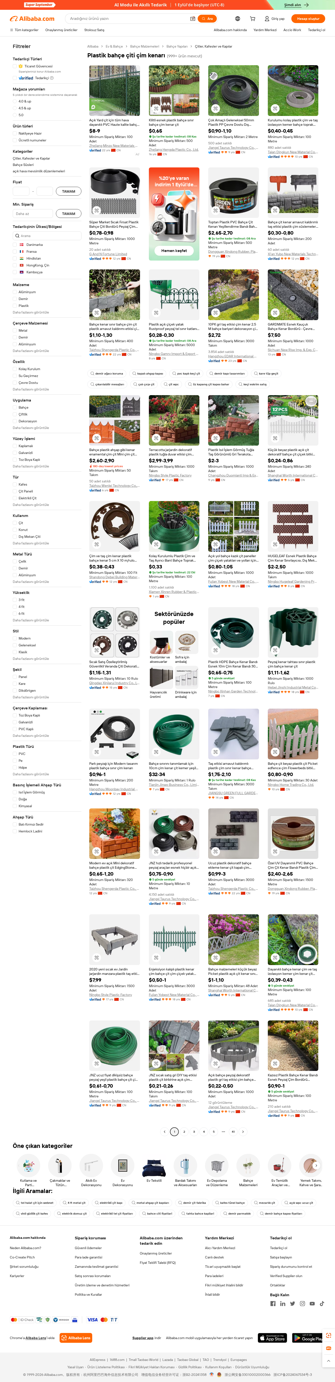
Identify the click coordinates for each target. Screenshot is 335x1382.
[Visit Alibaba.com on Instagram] (302, 1304)
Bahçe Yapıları (177, 46)
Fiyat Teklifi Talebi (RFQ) (158, 1263)
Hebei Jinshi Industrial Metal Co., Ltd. (293, 687)
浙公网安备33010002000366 (248, 1375)
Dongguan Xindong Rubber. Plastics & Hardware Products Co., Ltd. (233, 251)
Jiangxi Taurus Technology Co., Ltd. (233, 148)
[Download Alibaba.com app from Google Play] (308, 1338)
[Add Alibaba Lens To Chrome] (76, 1338)
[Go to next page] (243, 1131)
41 (233, 1131)
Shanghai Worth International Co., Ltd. (293, 475)
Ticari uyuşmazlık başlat (223, 1267)
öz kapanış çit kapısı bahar (211, 384)
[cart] (253, 19)
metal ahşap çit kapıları (153, 1203)
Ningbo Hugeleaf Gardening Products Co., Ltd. (293, 581)
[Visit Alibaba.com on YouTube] (312, 1304)
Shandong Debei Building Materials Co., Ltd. (114, 577)
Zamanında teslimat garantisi (96, 1267)
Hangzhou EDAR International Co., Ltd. (233, 356)
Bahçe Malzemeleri (144, 46)
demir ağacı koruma (109, 373)
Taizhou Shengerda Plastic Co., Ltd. (114, 350)
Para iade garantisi (88, 1257)
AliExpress (97, 1360)
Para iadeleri (214, 1276)
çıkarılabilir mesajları (109, 384)
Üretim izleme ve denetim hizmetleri (102, 1285)
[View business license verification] (211, 1374)
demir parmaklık (239, 1213)
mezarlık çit (267, 1203)
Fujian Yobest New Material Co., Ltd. (233, 581)
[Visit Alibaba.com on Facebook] (273, 1304)
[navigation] (47, 589)
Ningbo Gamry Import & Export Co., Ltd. (174, 354)
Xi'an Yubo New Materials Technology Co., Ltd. (293, 254)
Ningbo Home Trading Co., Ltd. (291, 785)
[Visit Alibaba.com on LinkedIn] (283, 1304)
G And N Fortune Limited (108, 254)
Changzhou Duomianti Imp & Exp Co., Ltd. (233, 475)
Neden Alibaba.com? (25, 1248)
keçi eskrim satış (255, 384)
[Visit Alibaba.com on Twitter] (293, 1304)
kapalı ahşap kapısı (150, 373)
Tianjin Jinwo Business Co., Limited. (174, 785)
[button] (193, 19)
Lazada (167, 1360)
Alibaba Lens (36, 1338)
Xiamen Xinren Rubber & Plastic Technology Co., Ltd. (174, 592)
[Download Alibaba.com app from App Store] (272, 1338)
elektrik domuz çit (74, 1213)
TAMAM (68, 191)
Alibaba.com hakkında (28, 1238)
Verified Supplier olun (286, 1276)
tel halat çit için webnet (37, 1203)
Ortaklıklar (277, 1285)
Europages (239, 1360)
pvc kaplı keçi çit (188, 373)
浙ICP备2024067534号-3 (292, 1375)
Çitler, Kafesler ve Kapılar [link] (213, 46)
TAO (206, 1360)
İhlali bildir (212, 1294)
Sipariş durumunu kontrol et (291, 1267)
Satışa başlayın (281, 1257)
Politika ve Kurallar (88, 1294)
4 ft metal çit (77, 1203)
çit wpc (174, 384)
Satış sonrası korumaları (93, 1276)
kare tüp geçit (268, 373)
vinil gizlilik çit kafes (34, 1213)
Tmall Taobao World (143, 1360)
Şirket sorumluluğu (24, 1267)
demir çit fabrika (194, 1203)
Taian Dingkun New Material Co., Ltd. (293, 152)
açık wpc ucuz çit (301, 1203)
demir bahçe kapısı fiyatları (283, 1213)
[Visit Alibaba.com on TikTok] (322, 1304)
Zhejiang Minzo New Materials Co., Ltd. (114, 146)
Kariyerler (17, 1276)
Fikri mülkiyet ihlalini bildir (224, 1285)
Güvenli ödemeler (88, 1248)
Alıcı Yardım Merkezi (220, 1248)
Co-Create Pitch (22, 1257)
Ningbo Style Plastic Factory (170, 475)
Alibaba (92, 46)
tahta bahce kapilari (200, 1213)
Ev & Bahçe (114, 46)
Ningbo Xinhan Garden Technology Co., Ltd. (233, 691)
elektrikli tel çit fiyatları (117, 1213)
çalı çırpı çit (146, 384)
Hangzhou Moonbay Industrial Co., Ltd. (114, 789)
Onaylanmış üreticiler (156, 1253)
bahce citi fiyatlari (159, 1213)
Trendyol (219, 1360)
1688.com (117, 1360)
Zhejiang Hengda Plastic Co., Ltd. (174, 149)
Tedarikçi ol (278, 1248)
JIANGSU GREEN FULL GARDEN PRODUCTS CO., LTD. (233, 793)
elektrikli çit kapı (111, 1203)
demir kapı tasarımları (229, 373)
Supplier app (143, 1338)
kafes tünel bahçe (232, 1203)
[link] (328, 1335)
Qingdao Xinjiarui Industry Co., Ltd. (114, 683)
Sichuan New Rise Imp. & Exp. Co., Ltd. (293, 350)
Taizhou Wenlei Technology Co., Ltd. (114, 486)
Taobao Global (187, 1360)
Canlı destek (214, 1257)
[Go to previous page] (164, 1131)
